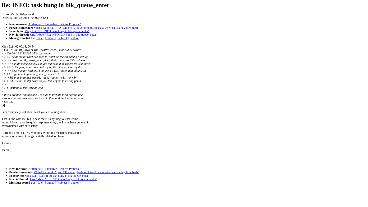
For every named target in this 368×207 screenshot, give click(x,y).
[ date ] (40, 38)
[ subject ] (63, 38)
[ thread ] (50, 38)
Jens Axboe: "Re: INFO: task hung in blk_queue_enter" (63, 34)
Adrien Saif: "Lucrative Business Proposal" (54, 24)
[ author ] (74, 38)
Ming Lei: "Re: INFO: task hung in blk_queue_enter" (57, 31)
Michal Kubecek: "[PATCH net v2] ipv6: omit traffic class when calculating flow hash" (86, 27)
